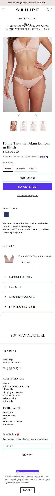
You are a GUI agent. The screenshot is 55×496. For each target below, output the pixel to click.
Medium (20, 168)
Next (33, 18)
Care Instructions (11, 395)
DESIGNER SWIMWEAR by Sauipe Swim (29, 26)
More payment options (27, 195)
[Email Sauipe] (4, 369)
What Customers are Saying (16, 386)
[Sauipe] (27, 9)
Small (8, 168)
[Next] (35, 116)
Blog (5, 418)
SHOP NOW (25, 262)
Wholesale (8, 424)
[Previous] (20, 116)
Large (32, 168)
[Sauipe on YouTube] (20, 369)
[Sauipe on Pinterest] (14, 369)
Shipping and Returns (13, 392)
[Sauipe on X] (17, 369)
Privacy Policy (9, 398)
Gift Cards (8, 401)
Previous (24, 18)
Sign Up (27, 454)
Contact (7, 383)
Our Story (8, 412)
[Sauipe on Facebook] (7, 369)
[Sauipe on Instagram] (10, 369)
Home (27, 24)
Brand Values (9, 415)
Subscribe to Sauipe (12, 421)
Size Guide (8, 389)
